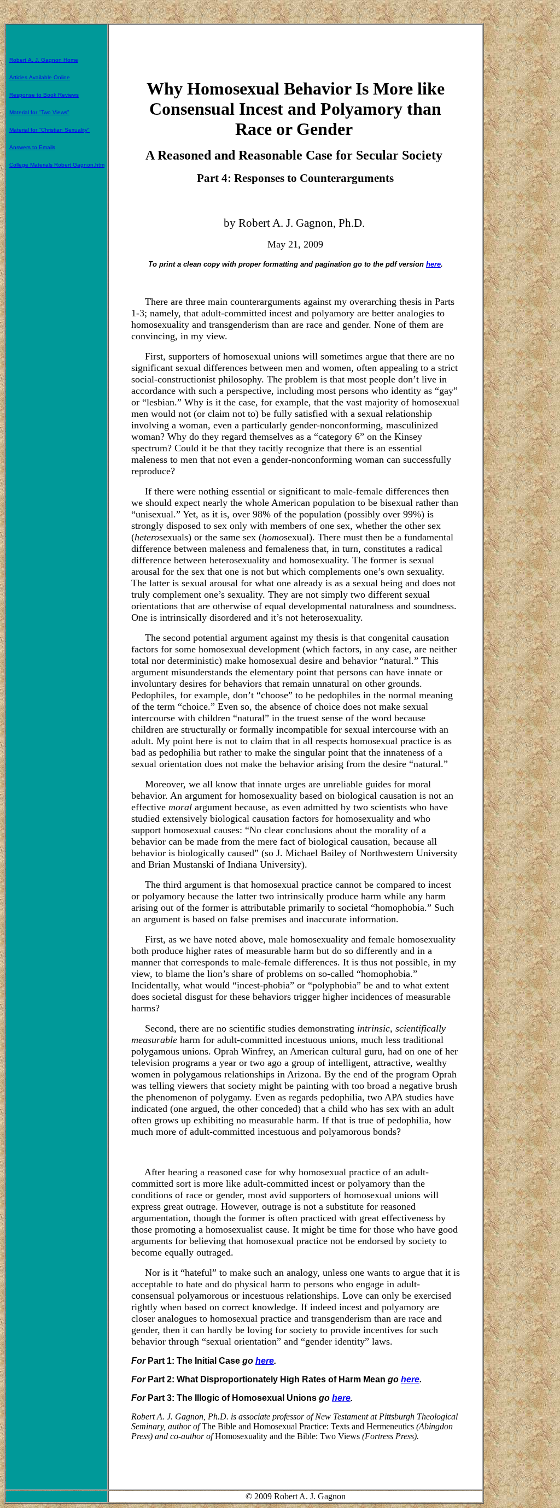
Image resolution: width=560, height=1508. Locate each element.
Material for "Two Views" (39, 112)
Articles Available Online (39, 77)
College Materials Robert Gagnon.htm (56, 165)
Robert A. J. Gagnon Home (43, 60)
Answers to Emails (32, 147)
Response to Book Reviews (44, 95)
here (433, 264)
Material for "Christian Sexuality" (49, 130)
